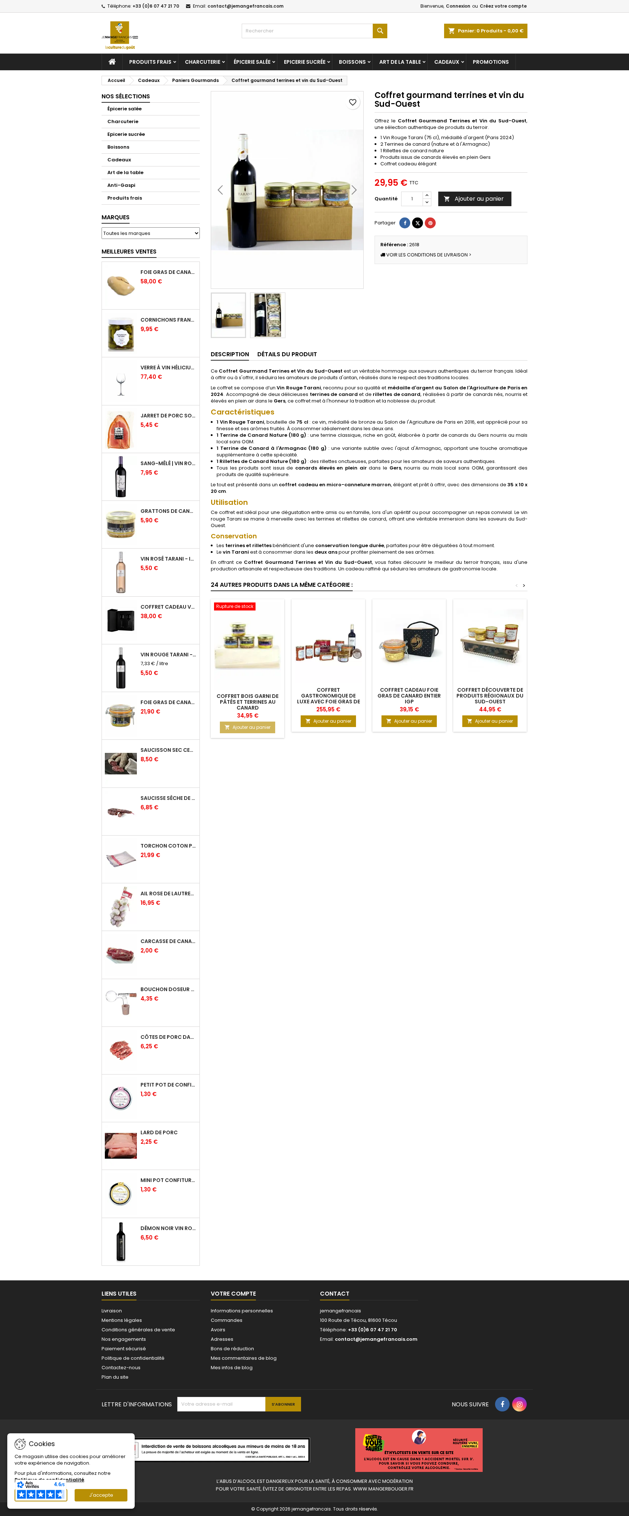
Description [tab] (230, 354)
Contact (334, 1293)
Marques (116, 217)
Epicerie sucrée (304, 62)
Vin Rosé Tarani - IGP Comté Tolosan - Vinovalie (169, 559)
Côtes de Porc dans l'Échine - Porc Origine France (169, 1037)
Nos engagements (124, 1339)
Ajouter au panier (474, 199)
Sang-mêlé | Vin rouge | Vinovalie (169, 463)
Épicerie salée (252, 62)
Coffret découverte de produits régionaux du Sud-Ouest (489, 695)
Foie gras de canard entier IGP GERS (169, 702)
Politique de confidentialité (133, 1358)
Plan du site (115, 1377)
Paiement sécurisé (124, 1348)
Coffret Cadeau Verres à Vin (169, 607)
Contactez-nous (121, 1367)
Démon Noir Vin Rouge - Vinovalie (169, 1228)
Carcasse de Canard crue (169, 941)
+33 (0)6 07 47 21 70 (155, 6)
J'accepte (101, 1495)
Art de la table (400, 62)
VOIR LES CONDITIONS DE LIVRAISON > (428, 254)
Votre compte (233, 1293)
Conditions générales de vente (138, 1329)
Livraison (112, 1310)
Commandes (226, 1320)
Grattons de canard (169, 511)
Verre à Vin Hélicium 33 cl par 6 (169, 367)
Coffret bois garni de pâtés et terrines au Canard (247, 701)
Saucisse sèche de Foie (169, 798)
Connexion (458, 6)
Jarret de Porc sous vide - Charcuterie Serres (169, 416)
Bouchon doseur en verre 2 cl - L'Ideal (169, 989)
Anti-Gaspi (121, 185)
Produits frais (150, 62)
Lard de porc (159, 1132)
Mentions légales (122, 1320)
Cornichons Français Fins (169, 320)
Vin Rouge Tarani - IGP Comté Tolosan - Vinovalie (169, 654)
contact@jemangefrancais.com (245, 6)
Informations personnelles (242, 1310)
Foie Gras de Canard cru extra (169, 272)
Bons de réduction (232, 1348)
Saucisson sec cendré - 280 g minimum (169, 750)
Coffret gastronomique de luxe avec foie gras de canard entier (328, 698)
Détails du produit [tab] (287, 354)
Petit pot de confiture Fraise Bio (169, 1085)
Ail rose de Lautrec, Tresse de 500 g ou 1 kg (169, 893)
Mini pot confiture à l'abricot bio (169, 1180)
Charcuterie (202, 62)
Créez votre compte (503, 6)
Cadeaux (446, 62)
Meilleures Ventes (129, 251)
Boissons (352, 62)
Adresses (222, 1339)
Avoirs (218, 1329)
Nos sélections (126, 96)
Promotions (491, 62)
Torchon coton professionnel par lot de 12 (169, 846)
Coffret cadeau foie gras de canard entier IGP (409, 695)
